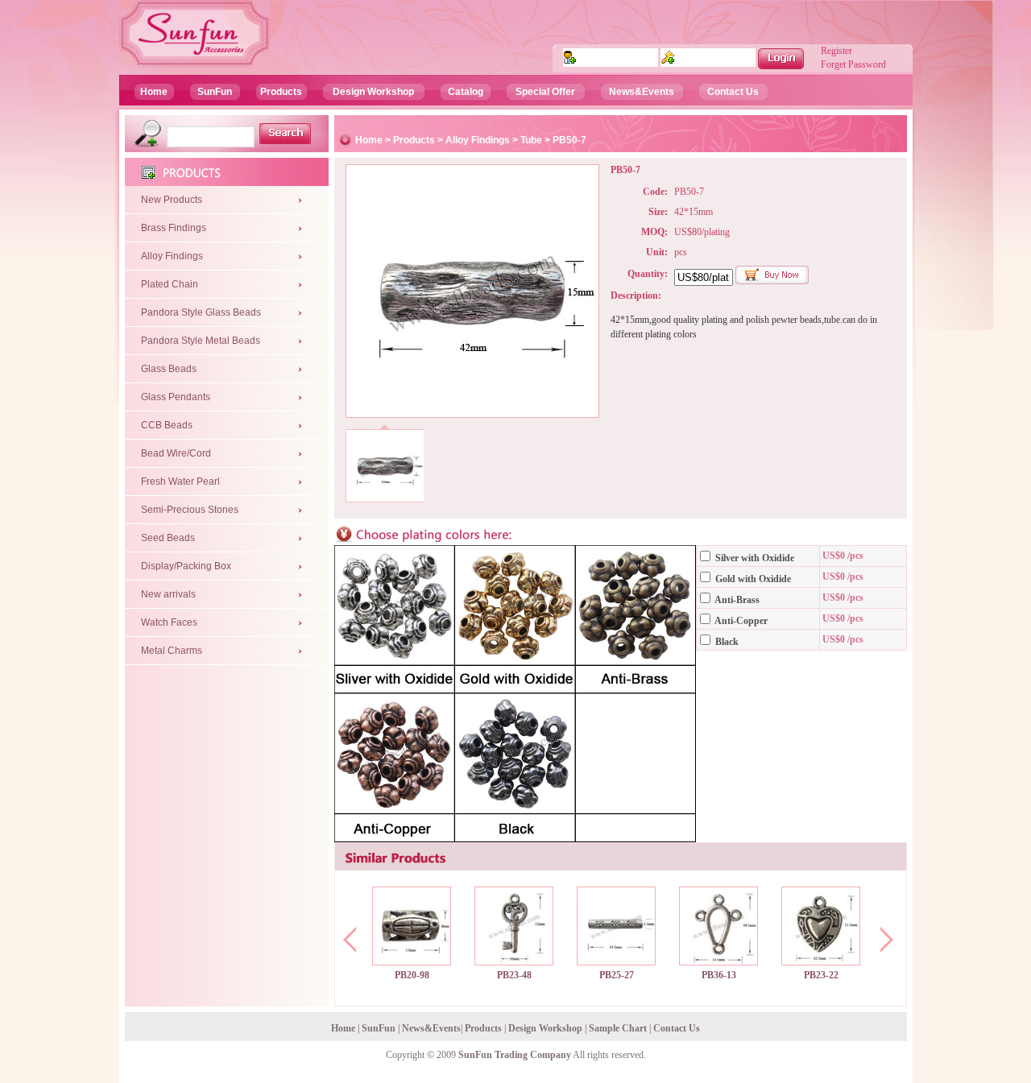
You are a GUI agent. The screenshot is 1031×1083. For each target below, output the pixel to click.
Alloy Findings (172, 256)
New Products (171, 199)
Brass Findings (173, 228)
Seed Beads (168, 538)
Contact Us (733, 91)
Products (281, 91)
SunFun (214, 91)
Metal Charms (171, 650)
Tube (531, 140)
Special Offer (545, 91)
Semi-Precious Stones (189, 509)
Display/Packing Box (186, 566)
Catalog (465, 91)
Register (836, 50)
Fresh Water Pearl (180, 481)
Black (726, 641)
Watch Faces (169, 622)
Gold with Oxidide (752, 579)
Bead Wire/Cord (176, 453)
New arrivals (168, 594)
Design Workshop (373, 91)
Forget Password (853, 64)
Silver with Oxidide (753, 558)
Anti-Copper (740, 620)
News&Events (641, 91)
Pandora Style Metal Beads (200, 340)
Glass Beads (169, 368)
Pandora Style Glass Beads (201, 312)
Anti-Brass (736, 600)
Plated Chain (169, 284)
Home (154, 91)
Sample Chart (618, 1028)
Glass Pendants (175, 397)
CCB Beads (167, 425)
